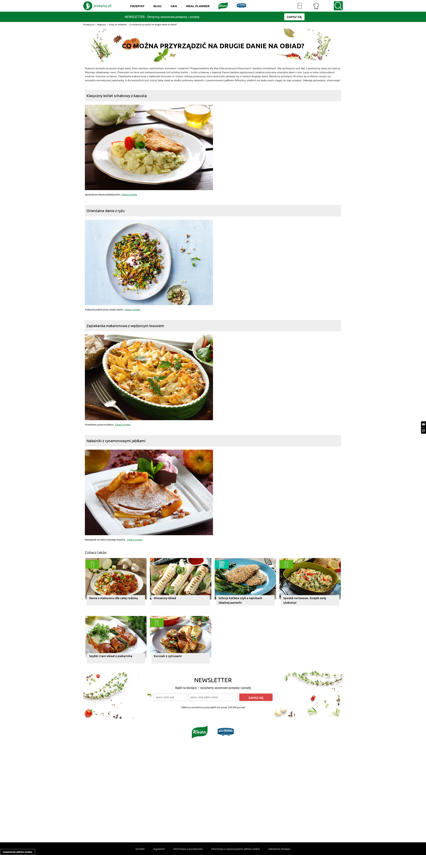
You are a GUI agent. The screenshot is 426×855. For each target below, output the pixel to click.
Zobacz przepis (129, 194)
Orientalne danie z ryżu (106, 210)
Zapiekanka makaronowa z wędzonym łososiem (125, 325)
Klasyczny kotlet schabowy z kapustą (117, 95)
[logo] (97, 5)
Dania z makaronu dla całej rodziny (113, 598)
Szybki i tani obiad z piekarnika (110, 656)
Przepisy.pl (88, 24)
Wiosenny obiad (165, 598)
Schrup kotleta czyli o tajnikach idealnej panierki (240, 600)
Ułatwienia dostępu (279, 848)
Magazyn (101, 24)
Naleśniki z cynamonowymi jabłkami (116, 440)
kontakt (140, 848)
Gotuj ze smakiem (118, 24)
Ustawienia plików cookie (17, 852)
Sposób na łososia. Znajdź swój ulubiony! (304, 600)
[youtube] (423, 424)
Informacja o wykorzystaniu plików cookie (235, 848)
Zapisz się (255, 698)
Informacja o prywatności (188, 848)
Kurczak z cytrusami (168, 656)
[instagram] (423, 431)
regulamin (159, 848)
